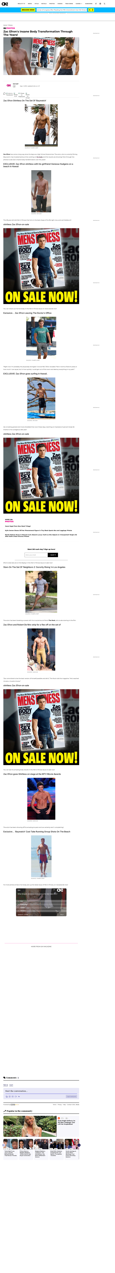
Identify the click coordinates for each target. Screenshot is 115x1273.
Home (5, 25)
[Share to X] (16, 94)
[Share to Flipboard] (21, 94)
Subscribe (88, 3)
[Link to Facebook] (96, 3)
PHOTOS (52, 3)
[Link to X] (104, 3)
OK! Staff (15, 84)
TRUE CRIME (69, 3)
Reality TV (21, 3)
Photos (10, 25)
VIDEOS (60, 3)
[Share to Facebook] (9, 94)
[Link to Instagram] (100, 3)
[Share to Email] (28, 94)
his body (40, 157)
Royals (43, 3)
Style (37, 3)
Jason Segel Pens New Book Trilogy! (18, 526)
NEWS (30, 3)
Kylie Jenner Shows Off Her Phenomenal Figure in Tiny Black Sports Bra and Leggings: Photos (38, 530)
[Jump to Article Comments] (4, 94)
